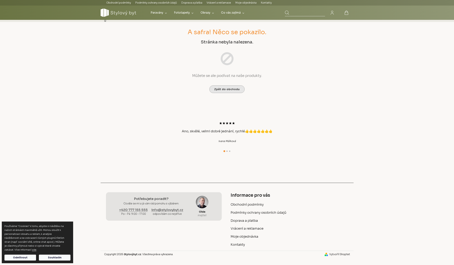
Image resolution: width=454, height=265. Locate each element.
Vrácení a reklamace (219, 2)
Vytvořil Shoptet (339, 254)
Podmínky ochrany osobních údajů (156, 2)
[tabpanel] (227, 132)
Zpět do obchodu (227, 89)
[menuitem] (158, 13)
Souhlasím (55, 257)
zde (34, 249)
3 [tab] (229, 151)
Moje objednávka (246, 2)
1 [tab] (224, 151)
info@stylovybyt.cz (167, 210)
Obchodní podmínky (118, 2)
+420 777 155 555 (133, 210)
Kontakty (266, 2)
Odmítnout (20, 257)
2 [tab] (227, 151)
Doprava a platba (191, 2)
